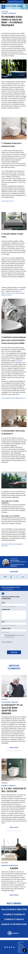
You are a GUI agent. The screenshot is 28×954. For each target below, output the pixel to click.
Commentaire (5, 609)
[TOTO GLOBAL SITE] (3, 2)
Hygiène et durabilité (8, 786)
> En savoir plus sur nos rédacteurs (17, 565)
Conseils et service (14, 919)
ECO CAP (4, 355)
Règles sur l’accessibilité (20, 951)
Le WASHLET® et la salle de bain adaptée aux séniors (12, 709)
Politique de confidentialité (21, 945)
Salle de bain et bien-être (9, 702)
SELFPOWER (18, 361)
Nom (3, 622)
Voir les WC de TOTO (7, 201)
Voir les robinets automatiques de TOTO (13, 398)
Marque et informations (9, 865)
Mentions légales (21, 947)
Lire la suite (14, 748)
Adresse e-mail (6, 628)
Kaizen (14, 868)
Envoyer (14, 652)
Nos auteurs (14, 933)
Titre (3, 603)
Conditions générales (20, 949)
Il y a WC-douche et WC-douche (13, 790)
